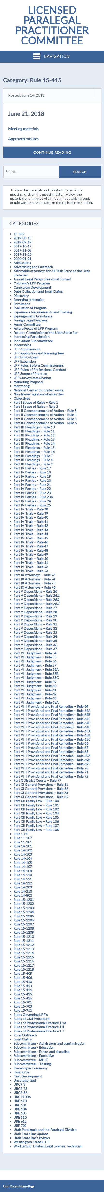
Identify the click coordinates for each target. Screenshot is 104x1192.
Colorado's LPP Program (32, 283)
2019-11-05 (22, 250)
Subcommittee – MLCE (31, 1060)
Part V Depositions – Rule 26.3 (37, 604)
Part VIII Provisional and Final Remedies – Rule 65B (52, 735)
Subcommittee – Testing (32, 1064)
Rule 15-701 (23, 1002)
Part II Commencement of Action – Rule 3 (45, 410)
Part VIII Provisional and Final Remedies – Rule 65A (52, 731)
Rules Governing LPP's (31, 1014)
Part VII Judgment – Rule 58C (36, 678)
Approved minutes (23, 138)
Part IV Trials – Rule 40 (31, 517)
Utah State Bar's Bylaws (32, 1138)
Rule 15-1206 (24, 920)
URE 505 (20, 1113)
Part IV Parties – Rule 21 (32, 484)
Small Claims (23, 1039)
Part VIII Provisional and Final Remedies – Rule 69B (52, 760)
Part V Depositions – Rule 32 (35, 628)
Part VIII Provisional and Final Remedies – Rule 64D (52, 723)
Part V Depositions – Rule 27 (35, 608)
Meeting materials (23, 128)
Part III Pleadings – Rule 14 (34, 443)
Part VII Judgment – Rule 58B (36, 673)
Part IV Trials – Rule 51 (31, 562)
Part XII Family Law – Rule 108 (36, 830)
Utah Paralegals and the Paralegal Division (45, 1129)
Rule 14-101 (23, 846)
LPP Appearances (27, 349)
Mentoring (22, 386)
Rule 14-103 (23, 854)
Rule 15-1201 (24, 899)
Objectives (22, 398)
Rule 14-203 (23, 887)
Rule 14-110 (23, 875)
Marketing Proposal (28, 382)
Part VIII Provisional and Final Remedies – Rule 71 (51, 772)
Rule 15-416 (23, 998)
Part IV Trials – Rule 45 (31, 538)
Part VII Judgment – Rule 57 (35, 665)
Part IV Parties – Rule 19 (32, 476)
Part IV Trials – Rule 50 (31, 558)
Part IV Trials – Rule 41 (31, 521)
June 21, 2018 (26, 113)
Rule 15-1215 (24, 957)
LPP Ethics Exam (26, 357)
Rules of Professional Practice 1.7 (39, 1031)
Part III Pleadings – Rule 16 (34, 452)
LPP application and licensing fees (39, 353)
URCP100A (22, 1097)
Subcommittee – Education (34, 1047)
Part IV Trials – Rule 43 (31, 530)
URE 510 (20, 1117)
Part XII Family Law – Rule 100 (36, 801)
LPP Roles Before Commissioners (39, 365)
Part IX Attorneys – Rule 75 (34, 583)
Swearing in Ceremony (30, 1068)
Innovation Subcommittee (33, 341)
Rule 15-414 (23, 990)
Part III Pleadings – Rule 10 (34, 427)
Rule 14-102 (23, 850)
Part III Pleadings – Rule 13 (34, 439)
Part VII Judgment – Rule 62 (35, 694)
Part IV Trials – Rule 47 (31, 546)
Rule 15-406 (23, 977)
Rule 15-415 (23, 994)
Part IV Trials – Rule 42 (31, 525)
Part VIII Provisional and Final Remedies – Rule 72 (51, 776)
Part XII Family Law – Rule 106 (36, 821)
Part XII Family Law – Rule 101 (36, 805)
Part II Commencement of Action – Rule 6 (45, 423)
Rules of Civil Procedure (32, 1019)
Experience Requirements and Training (43, 312)
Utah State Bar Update (31, 1134)
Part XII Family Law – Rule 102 (36, 809)
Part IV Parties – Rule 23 (32, 493)
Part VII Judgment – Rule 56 (35, 661)
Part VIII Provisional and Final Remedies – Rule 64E (52, 727)
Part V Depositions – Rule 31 (35, 624)
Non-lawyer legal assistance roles (39, 394)
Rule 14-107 (23, 867)
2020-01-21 (22, 258)
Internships (22, 345)
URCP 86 (20, 1092)
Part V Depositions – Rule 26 (35, 591)
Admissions (22, 263)
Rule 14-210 (23, 891)
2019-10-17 (22, 246)
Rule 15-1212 (24, 945)
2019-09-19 (22, 242)
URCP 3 (19, 1084)
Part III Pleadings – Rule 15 (34, 447)
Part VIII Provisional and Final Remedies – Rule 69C (52, 764)
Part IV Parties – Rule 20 (32, 480)
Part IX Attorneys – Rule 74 (34, 579)
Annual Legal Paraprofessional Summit (42, 279)
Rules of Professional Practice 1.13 (40, 1023)
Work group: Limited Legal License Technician (48, 1146)
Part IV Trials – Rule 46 (31, 542)
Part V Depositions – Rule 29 (35, 616)
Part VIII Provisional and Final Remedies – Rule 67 (51, 747)
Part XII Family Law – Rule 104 (36, 813)
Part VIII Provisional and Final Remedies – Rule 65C (52, 739)
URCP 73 (20, 1088)
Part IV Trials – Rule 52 (31, 567)
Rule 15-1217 (24, 965)
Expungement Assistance (33, 316)
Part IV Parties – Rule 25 (32, 505)
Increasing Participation (32, 336)
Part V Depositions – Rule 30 (35, 620)
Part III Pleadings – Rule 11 (34, 431)
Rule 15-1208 (24, 928)
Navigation (57, 56)
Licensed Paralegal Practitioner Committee (52, 25)
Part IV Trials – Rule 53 (31, 571)
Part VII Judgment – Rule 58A (36, 669)
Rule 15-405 (23, 973)
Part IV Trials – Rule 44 (31, 534)
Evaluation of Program (30, 308)
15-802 (19, 234)
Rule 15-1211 (24, 940)
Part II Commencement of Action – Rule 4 (45, 415)
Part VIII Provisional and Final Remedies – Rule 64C (52, 719)
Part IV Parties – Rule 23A (33, 497)
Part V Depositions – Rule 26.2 (37, 599)
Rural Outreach (25, 1035)
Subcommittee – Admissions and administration (49, 1043)
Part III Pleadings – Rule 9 (33, 464)
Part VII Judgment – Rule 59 (35, 682)
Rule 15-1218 (24, 969)
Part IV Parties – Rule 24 (32, 501)
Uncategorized (25, 1080)
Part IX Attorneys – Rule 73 (34, 575)
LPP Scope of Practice (30, 373)
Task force (21, 1072)
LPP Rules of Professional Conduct (40, 369)
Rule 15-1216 (24, 961)
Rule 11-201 (23, 842)
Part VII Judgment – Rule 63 (35, 698)
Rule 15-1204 (24, 912)
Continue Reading (52, 152)
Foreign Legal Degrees (30, 320)
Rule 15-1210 (24, 936)
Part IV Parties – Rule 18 (32, 472)
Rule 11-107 (23, 838)
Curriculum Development (32, 287)
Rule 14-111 (23, 879)
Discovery (21, 295)
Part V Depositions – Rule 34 (35, 636)
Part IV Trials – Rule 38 (31, 509)
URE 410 (20, 1101)
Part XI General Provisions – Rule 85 (41, 797)
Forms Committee (27, 324)
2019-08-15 (22, 238)
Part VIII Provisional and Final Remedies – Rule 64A (52, 710)
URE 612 (20, 1121)
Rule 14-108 (23, 871)
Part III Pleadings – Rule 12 (34, 435)
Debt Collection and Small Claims (38, 291)
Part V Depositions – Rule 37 (35, 649)
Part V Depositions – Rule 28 (35, 612)
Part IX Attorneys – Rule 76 (34, 587)
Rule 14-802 (23, 895)
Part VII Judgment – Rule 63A (36, 702)
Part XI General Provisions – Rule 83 (41, 793)
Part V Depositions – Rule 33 (35, 632)
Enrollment (22, 304)
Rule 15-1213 (24, 949)
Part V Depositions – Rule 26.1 (37, 595)
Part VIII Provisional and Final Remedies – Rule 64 (51, 706)
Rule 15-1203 (24, 908)
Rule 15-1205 (24, 916)
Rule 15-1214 (24, 953)
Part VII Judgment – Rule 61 (35, 690)
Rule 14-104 (23, 858)
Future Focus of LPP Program (36, 328)
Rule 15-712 (23, 1010)
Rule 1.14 (21, 834)
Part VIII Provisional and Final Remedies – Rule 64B (52, 714)
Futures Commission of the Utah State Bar (46, 332)
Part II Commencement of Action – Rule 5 (45, 419)
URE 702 (20, 1125)
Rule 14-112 (23, 883)
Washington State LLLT (31, 1142)
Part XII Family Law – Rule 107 (36, 825)
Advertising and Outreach (33, 267)
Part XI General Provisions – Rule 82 (41, 788)
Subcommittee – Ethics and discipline (42, 1051)
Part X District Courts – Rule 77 (37, 780)
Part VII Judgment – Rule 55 (35, 657)
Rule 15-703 (23, 1006)
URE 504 (20, 1109)
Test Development (28, 1076)
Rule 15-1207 (24, 924)
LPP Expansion (25, 361)
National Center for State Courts (38, 390)
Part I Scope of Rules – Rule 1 (36, 402)
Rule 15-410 (23, 982)
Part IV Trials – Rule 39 (31, 513)
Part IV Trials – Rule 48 (31, 550)
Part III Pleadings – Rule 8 (33, 460)
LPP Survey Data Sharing (32, 378)
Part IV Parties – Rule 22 (32, 489)
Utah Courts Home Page (18, 1186)
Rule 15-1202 (24, 903)
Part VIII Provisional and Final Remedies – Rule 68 (51, 751)
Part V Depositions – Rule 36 (35, 645)
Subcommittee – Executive (34, 1056)
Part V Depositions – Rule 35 (35, 641)
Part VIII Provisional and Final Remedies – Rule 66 (51, 743)
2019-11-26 (22, 254)
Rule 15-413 (23, 986)
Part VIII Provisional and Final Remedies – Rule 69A (52, 756)
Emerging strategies (29, 300)
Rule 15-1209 (24, 932)
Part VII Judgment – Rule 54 (35, 653)
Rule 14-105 (23, 862)
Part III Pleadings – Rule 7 (33, 456)
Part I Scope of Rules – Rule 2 (36, 406)
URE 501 (20, 1105)
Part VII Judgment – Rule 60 (35, 686)
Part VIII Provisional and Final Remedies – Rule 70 (51, 768)
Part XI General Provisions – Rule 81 (41, 784)
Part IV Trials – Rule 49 (31, 554)
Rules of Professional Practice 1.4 (39, 1027)
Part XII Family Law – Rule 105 (36, 817)
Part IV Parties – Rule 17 (32, 468)
